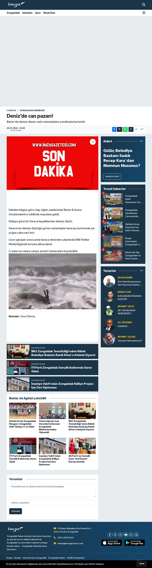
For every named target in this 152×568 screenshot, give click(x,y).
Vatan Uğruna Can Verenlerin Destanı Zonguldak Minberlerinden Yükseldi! (49, 427)
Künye (10, 558)
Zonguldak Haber (56, 558)
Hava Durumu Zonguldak (34, 558)
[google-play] (134, 543)
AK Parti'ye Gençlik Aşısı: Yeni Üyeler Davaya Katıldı (79, 459)
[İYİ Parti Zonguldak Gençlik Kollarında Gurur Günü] (22, 446)
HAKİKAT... (123, 326)
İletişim (17, 558)
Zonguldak (13, 13)
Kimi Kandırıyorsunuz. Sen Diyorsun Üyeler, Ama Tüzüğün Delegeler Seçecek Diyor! (129, 283)
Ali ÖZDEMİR (125, 322)
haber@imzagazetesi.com (70, 543)
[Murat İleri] (109, 295)
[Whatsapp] (131, 534)
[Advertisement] (76, 39)
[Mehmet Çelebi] (109, 339)
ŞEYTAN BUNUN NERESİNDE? (126, 312)
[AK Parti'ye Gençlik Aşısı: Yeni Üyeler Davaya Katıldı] (82, 446)
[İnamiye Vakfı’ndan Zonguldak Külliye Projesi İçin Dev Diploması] (52, 446)
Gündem (27, 13)
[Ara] (143, 5)
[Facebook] (109, 534)
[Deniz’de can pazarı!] (52, 163)
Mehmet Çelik (126, 306)
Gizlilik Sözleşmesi (75, 558)
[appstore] (111, 543)
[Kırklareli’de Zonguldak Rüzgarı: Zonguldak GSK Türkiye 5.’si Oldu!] (22, 411)
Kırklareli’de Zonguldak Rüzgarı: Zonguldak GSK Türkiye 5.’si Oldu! (22, 424)
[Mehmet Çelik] (109, 310)
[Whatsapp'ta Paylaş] (125, 129)
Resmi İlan (49, 13)
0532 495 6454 (65, 538)
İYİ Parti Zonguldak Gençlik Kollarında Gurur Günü (22, 459)
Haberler (11, 111)
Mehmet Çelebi (126, 337)
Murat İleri (124, 292)
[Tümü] (141, 141)
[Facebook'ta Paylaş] (114, 129)
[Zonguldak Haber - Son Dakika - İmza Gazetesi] (18, 5)
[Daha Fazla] (131, 129)
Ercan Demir (125, 278)
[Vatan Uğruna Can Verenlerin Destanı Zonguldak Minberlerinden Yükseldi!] (52, 411)
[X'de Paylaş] (119, 129)
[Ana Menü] (143, 13)
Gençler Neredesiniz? (130, 340)
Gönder (15, 511)
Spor (38, 13)
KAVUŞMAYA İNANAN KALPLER (129, 297)
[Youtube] (125, 534)
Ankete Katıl (112, 176)
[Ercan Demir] (109, 281)
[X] (115, 534)
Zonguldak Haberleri (32, 111)
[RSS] (136, 534)
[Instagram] (120, 534)
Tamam (141, 564)
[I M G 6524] (52, 281)
